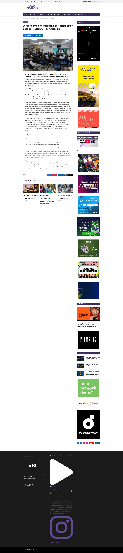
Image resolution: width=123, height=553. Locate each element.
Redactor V (27, 31)
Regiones (32, 14)
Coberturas (66, 14)
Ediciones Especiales (54, 14)
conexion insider (78, 14)
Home (25, 14)
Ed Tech (25, 22)
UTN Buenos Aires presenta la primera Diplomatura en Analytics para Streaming (92, 359)
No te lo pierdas (82, 353)
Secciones (41, 14)
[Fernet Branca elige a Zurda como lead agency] (80, 366)
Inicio (24, 18)
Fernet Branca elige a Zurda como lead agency (92, 365)
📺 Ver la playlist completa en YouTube (86, 150)
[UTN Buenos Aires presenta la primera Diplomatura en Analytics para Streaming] (80, 358)
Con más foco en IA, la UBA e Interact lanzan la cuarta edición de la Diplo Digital (30, 197)
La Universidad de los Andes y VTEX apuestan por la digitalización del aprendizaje (65, 197)
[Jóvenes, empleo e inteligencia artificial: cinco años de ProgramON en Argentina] (48, 55)
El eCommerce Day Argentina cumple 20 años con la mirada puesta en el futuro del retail (92, 373)
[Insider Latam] (32, 8)
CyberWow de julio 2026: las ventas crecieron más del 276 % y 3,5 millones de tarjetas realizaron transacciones (47, 1)
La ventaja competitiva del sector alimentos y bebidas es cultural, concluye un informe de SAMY (87, 324)
